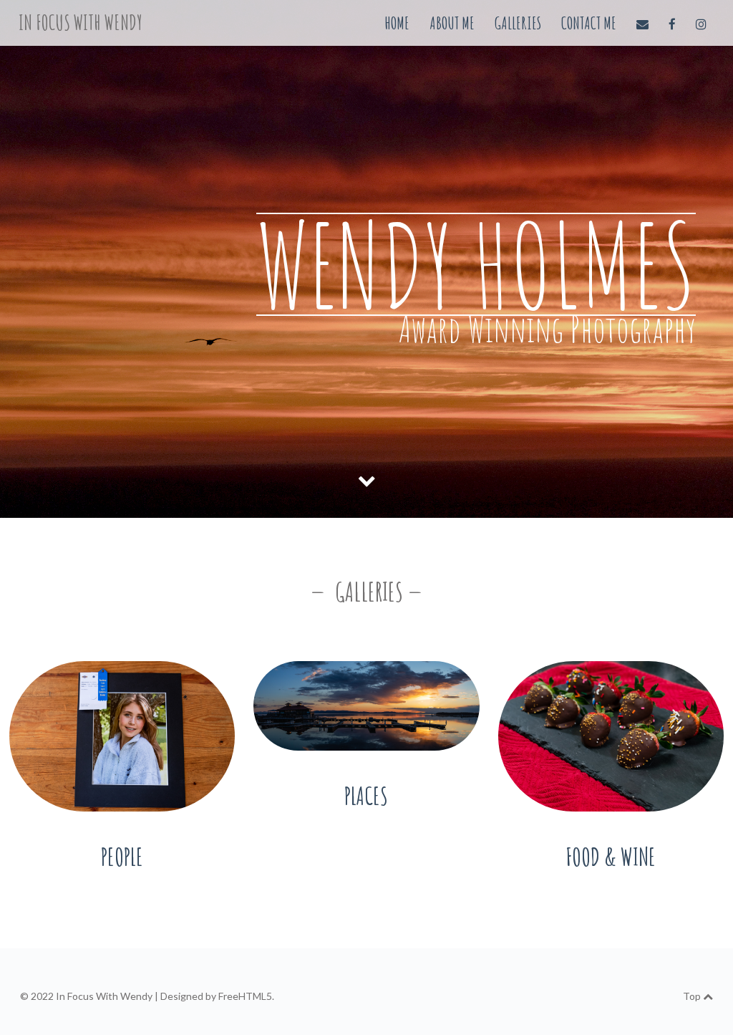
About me (452, 23)
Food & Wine (610, 856)
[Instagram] (701, 23)
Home (396, 23)
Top (693, 996)
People (122, 856)
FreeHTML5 (245, 996)
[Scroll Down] (366, 480)
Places (366, 795)
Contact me (588, 23)
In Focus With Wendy (80, 22)
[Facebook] (674, 23)
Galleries (518, 23)
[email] (643, 23)
